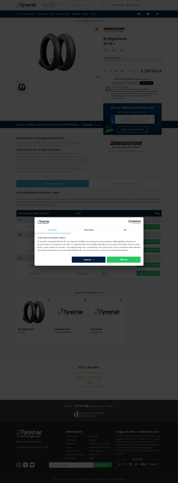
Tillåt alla (123, 260)
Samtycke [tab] (53, 230)
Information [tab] (89, 230)
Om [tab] (125, 230)
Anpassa (87, 260)
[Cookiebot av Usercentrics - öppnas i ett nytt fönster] (130, 222)
